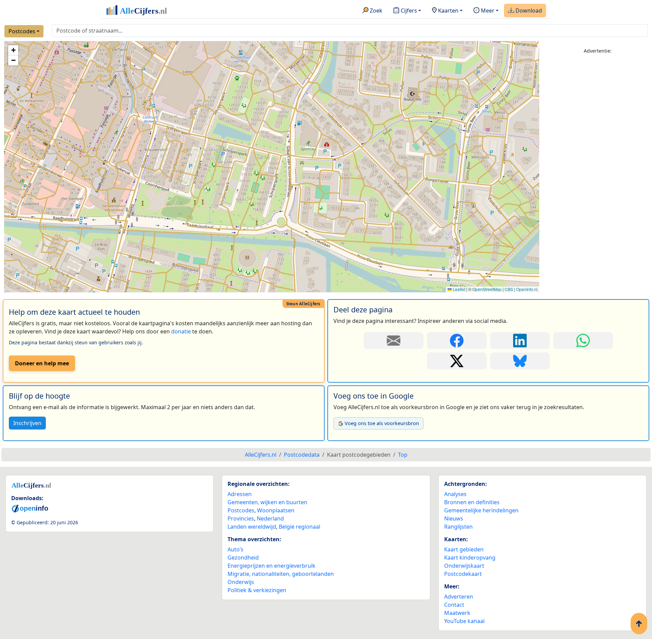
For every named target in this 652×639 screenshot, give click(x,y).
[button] (13, 50)
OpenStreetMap (487, 289)
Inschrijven (27, 423)
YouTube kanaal (464, 621)
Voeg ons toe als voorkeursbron (382, 423)
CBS (509, 289)
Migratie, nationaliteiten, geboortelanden (281, 574)
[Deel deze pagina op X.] (457, 360)
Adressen (240, 494)
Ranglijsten (458, 526)
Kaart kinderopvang (469, 557)
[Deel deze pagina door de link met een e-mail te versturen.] (393, 340)
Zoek (375, 10)
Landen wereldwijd (252, 526)
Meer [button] (486, 10)
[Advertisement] (597, 162)
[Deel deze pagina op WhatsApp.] (583, 340)
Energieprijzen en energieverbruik (271, 565)
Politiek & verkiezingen (257, 590)
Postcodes (21, 31)
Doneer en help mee (42, 363)
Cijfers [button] (408, 10)
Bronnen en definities (472, 502)
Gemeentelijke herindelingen (481, 510)
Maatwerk (457, 613)
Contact (454, 604)
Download (528, 10)
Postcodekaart (463, 574)
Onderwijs (241, 582)
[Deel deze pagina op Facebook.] (457, 340)
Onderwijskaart (464, 565)
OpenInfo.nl (527, 289)
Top (403, 454)
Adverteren (458, 596)
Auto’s (235, 549)
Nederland (270, 518)
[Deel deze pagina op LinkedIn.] (520, 340)
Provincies (241, 518)
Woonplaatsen (275, 510)
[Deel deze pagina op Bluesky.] (520, 360)
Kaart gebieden (464, 549)
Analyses (455, 494)
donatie (181, 331)
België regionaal (299, 526)
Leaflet (458, 289)
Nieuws (453, 518)
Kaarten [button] (447, 10)
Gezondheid (243, 557)
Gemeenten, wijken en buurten (267, 502)
